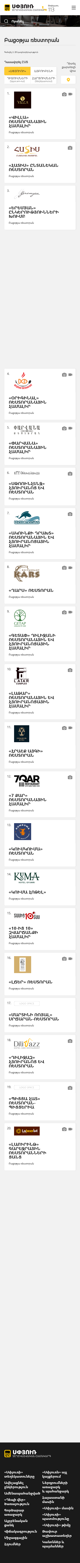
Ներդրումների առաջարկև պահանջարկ (55, 1487)
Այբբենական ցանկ (16, 1523)
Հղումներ (12, 1544)
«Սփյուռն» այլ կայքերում (54, 1474)
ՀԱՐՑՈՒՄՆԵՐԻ (43, 79)
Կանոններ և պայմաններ (53, 1544)
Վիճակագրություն (20, 1531)
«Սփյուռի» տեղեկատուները (19, 1474)
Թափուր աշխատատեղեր (57, 1533)
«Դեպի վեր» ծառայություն (16, 1501)
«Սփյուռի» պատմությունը (55, 1516)
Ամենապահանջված (22, 1493)
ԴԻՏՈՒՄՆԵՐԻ (17, 79)
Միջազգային (15, 1538)
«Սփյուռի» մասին (57, 1508)
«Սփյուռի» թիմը (56, 1525)
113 (51, 9)
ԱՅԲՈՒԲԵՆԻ (43, 71)
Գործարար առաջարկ (14, 1512)
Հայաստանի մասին (53, 1499)
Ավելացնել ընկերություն (16, 1485)
